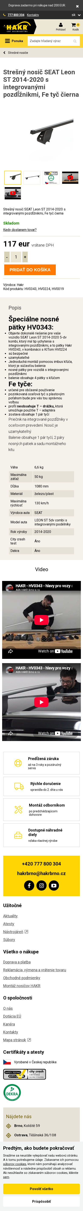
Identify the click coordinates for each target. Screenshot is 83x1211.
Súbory (9, 939)
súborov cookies (14, 1164)
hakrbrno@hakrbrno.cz (41, 873)
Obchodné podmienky (21, 978)
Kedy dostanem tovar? (20, 230)
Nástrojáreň (13, 931)
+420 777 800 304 (41, 864)
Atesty (8, 924)
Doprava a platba (17, 962)
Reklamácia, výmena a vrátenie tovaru (34, 970)
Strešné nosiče (17, 52)
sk (74, 15)
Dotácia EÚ (12, 1016)
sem (6, 1177)
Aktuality (10, 916)
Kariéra (9, 1024)
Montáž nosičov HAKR (21, 985)
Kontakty (33, 15)
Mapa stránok (14, 1040)
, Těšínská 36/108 (35, 1135)
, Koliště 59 (27, 1125)
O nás (8, 1008)
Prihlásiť (61, 29)
